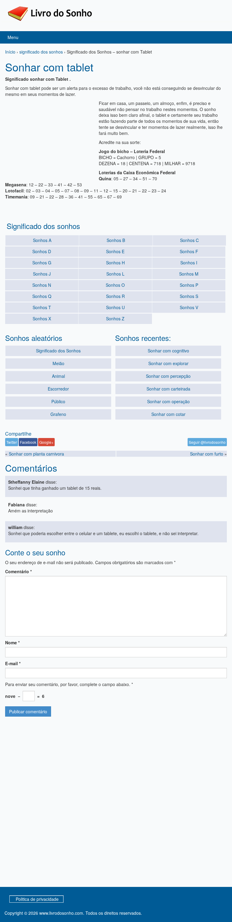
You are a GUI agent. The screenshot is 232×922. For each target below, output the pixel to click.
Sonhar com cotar (168, 414)
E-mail (13, 663)
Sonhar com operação (168, 401)
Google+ (46, 442)
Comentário (18, 571)
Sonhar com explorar (168, 363)
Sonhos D (41, 251)
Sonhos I (188, 263)
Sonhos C (189, 240)
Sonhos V (189, 307)
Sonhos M (188, 274)
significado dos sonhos (41, 52)
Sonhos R (115, 296)
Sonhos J (42, 274)
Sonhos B (116, 240)
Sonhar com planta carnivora (36, 454)
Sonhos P (189, 285)
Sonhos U (115, 307)
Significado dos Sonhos (58, 351)
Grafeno (58, 414)
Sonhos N (41, 285)
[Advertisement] (50, 138)
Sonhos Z (115, 319)
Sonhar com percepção (168, 376)
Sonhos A (42, 240)
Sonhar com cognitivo (168, 351)
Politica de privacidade (37, 899)
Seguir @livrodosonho (207, 442)
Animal (58, 376)
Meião (58, 363)
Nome (12, 642)
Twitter (11, 442)
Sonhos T (42, 307)
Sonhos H (115, 263)
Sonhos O (115, 285)
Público (58, 401)
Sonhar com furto (206, 454)
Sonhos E (115, 251)
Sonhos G (41, 263)
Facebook (28, 442)
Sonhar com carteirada (168, 389)
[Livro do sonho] (50, 13)
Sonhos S (189, 296)
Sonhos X (42, 319)
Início (10, 52)
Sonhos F (189, 251)
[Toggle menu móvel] (221, 37)
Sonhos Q (41, 296)
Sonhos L (115, 274)
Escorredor (58, 389)
